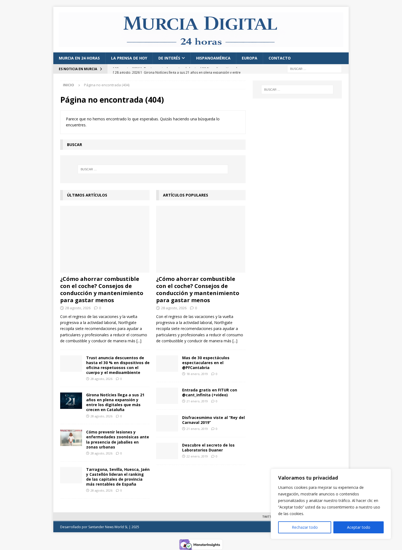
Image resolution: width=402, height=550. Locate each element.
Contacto (280, 58)
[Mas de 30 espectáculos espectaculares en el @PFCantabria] (167, 363)
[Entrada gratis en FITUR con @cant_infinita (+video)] (167, 396)
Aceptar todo (358, 527)
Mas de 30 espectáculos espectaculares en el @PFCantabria (205, 362)
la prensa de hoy (129, 58)
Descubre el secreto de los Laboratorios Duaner (208, 447)
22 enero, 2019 (197, 456)
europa (249, 58)
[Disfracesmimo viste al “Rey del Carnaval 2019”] (167, 423)
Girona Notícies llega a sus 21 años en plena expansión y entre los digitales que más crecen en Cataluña (115, 402)
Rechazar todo (305, 527)
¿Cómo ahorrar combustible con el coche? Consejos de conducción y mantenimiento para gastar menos (101, 289)
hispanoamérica (213, 58)
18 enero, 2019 (197, 374)
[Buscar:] (314, 68)
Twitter (268, 517)
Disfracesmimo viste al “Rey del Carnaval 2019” (213, 420)
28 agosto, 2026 (78, 307)
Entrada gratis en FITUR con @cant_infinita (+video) (209, 392)
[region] (331, 504)
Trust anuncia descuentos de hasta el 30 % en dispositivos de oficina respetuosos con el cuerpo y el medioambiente (118, 365)
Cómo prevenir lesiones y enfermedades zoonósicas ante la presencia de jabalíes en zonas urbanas (117, 439)
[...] (138, 340)
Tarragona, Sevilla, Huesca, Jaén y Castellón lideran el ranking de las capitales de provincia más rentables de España (118, 477)
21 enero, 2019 (197, 401)
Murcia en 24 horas (79, 58)
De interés (169, 58)
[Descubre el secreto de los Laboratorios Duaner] (167, 451)
